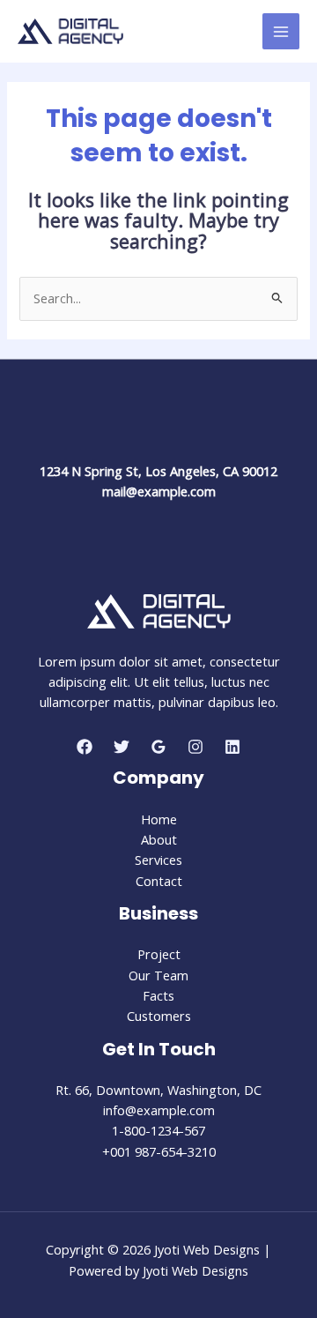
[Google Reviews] (158, 747)
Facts (158, 995)
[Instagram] (195, 747)
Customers (159, 1015)
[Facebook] (84, 747)
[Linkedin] (232, 747)
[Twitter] (121, 747)
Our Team (158, 975)
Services (158, 859)
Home (159, 819)
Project (159, 954)
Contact (159, 881)
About (159, 839)
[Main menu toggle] (280, 31)
